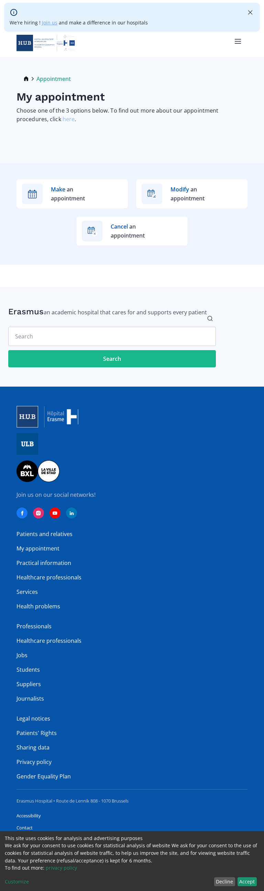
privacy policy (61, 867)
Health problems (38, 606)
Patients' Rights (36, 733)
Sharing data (33, 747)
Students (28, 669)
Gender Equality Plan (43, 776)
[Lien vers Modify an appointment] (192, 193)
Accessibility (28, 816)
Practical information (43, 563)
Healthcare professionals (48, 577)
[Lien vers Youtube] (55, 512)
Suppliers (28, 684)
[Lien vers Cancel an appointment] (132, 231)
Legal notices (33, 718)
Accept (247, 881)
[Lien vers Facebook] (22, 512)
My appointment (37, 548)
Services (27, 592)
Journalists (30, 698)
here (69, 119)
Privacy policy (34, 762)
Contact (24, 828)
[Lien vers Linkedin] (71, 512)
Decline (224, 881)
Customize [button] (17, 881)
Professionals (34, 626)
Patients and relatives (44, 534)
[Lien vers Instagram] (38, 512)
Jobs (22, 655)
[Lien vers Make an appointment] (72, 193)
